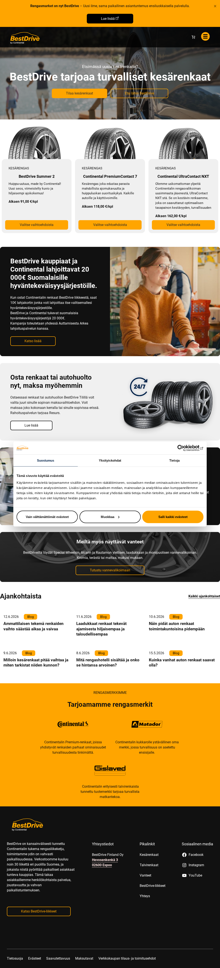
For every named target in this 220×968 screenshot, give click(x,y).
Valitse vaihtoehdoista (36, 225)
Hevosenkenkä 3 (105, 860)
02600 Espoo (102, 865)
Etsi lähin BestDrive (139, 93)
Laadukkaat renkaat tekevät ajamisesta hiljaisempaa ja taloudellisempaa (101, 628)
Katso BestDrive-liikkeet (39, 911)
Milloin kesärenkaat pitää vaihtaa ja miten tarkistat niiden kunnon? (35, 662)
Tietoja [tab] (174, 460)
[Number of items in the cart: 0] (193, 37)
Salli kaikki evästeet (173, 516)
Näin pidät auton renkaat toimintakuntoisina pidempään (177, 626)
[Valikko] (205, 36)
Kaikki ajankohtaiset (204, 596)
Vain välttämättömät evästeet (47, 516)
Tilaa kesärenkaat (79, 93)
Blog (30, 617)
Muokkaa (107, 516)
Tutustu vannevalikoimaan (110, 570)
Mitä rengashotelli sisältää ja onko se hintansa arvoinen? (107, 662)
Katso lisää (32, 341)
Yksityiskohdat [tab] (110, 460)
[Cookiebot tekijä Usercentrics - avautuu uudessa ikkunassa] (184, 448)
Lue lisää (108, 19)
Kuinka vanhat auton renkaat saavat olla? (182, 662)
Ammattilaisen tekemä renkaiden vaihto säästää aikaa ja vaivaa (33, 626)
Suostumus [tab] (45, 460)
